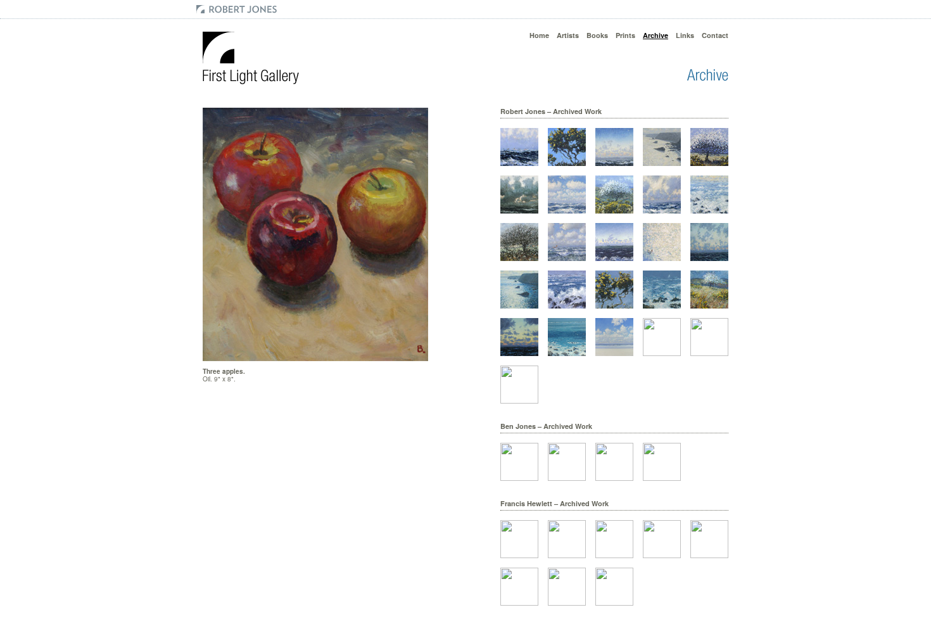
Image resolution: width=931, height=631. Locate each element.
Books (597, 35)
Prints (625, 35)
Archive (655, 35)
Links (685, 35)
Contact (715, 35)
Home (539, 35)
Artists (568, 35)
